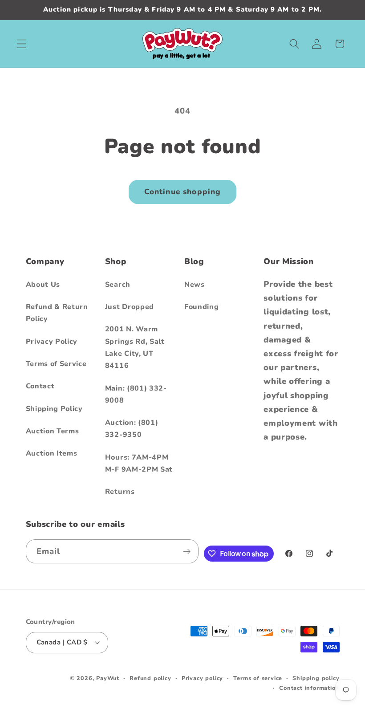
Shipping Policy (54, 409)
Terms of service (257, 678)
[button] (21, 44)
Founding (201, 307)
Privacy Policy (52, 341)
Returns (120, 492)
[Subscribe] (187, 551)
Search (117, 284)
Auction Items (51, 453)
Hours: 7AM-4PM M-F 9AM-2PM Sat (139, 463)
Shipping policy (315, 678)
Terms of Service (56, 364)
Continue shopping (182, 192)
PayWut (107, 678)
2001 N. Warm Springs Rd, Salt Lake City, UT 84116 (135, 347)
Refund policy (150, 678)
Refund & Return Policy (57, 313)
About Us (43, 284)
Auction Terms (52, 431)
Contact (40, 386)
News (194, 284)
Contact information (309, 688)
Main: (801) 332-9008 (136, 394)
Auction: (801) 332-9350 (131, 429)
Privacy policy (202, 678)
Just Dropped (129, 307)
